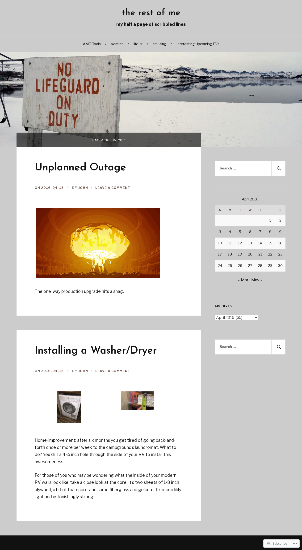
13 (250, 243)
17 (220, 254)
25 (230, 265)
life (136, 44)
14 (260, 243)
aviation (117, 44)
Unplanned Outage (80, 168)
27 (250, 265)
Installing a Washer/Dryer (96, 351)
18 (230, 254)
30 (280, 265)
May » (256, 279)
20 (250, 254)
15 (270, 243)
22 (270, 254)
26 (240, 265)
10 (220, 243)
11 (230, 243)
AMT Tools (92, 44)
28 (260, 265)
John (83, 188)
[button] (69, 408)
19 (240, 254)
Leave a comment (112, 188)
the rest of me (151, 13)
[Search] (278, 168)
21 (260, 254)
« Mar (243, 279)
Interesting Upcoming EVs (197, 44)
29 (270, 265)
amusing (159, 44)
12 (240, 243)
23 (280, 254)
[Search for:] (250, 168)
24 (220, 265)
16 (280, 243)
